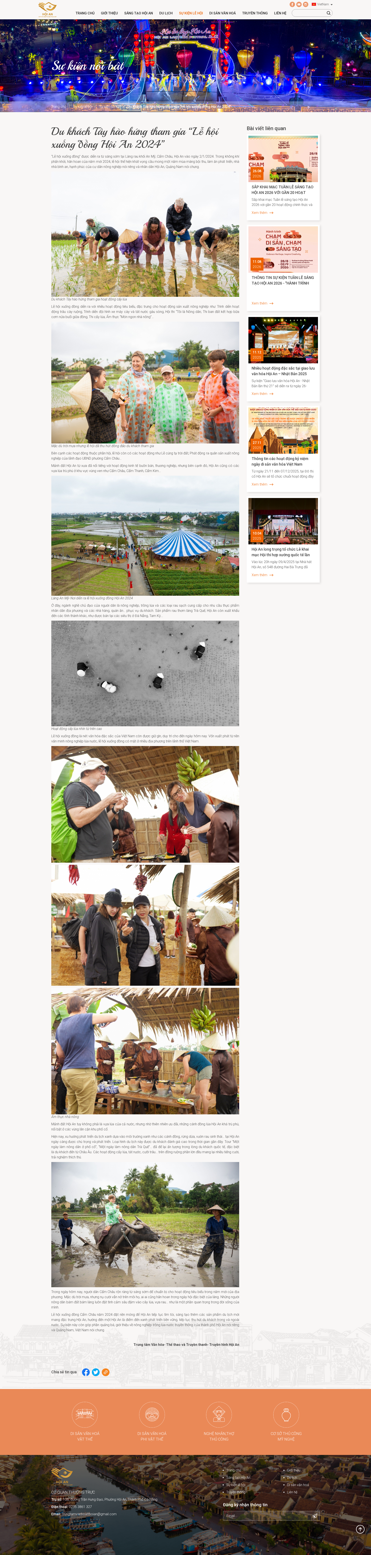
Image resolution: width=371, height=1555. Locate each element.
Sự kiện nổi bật (110, 107)
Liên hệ (280, 13)
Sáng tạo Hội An (138, 13)
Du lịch (166, 13)
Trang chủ (85, 13)
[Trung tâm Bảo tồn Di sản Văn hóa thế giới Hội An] (47, 9)
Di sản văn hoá (222, 13)
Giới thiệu (109, 13)
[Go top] (360, 1529)
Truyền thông (255, 13)
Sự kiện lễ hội (191, 13)
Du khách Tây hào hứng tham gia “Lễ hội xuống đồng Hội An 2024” (179, 107)
